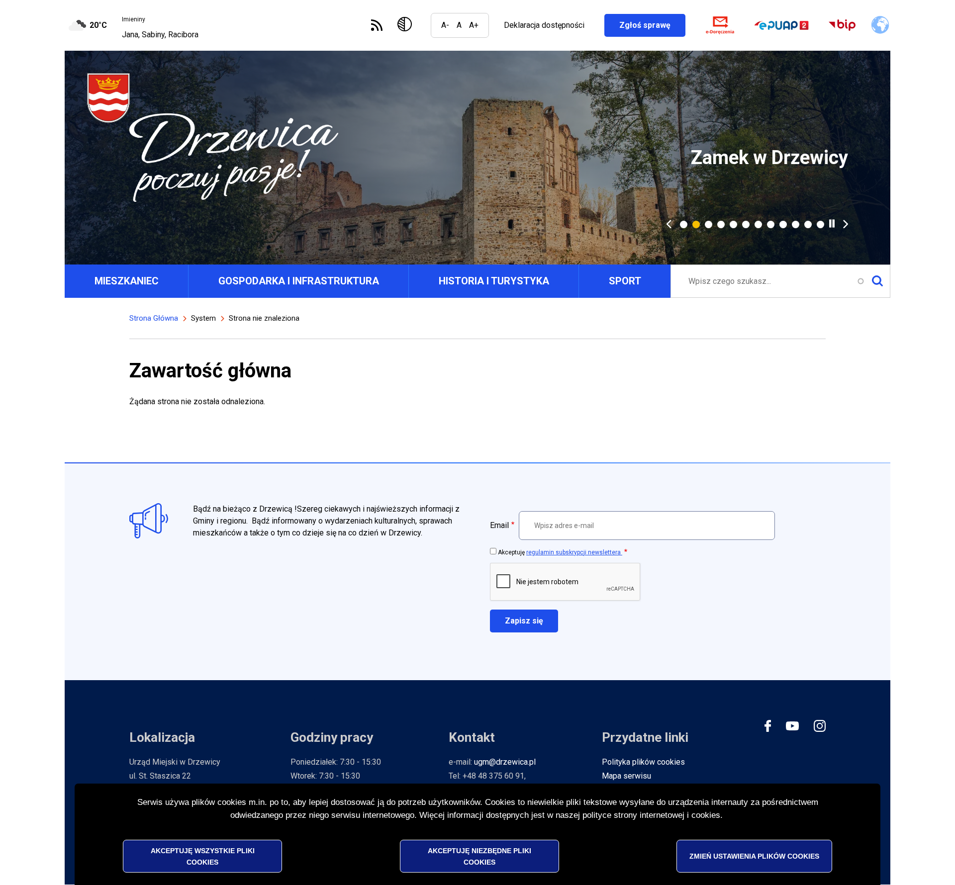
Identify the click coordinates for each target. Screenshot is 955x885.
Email (499, 525)
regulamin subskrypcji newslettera (574, 552)
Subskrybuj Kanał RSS (376, 25)
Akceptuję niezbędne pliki (479, 855)
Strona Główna (153, 318)
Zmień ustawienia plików (754, 856)
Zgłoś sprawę (652, 25)
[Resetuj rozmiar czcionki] (459, 25)
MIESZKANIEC (127, 281)
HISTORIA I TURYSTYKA (494, 281)
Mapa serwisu (626, 776)
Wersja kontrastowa (406, 25)
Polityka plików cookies (643, 762)
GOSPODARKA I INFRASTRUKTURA (298, 281)
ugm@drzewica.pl (505, 762)
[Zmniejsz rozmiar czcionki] (445, 25)
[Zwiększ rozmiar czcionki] (473, 25)
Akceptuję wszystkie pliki (203, 855)
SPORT (625, 281)
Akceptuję (560, 552)
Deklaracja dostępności (544, 25)
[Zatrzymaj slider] (832, 223)
